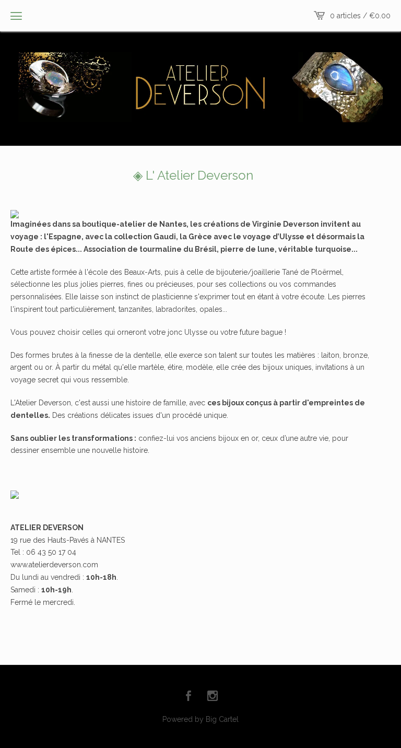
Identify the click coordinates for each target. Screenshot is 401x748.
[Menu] (16, 15)
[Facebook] (188, 697)
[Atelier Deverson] (200, 87)
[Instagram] (212, 697)
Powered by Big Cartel (200, 719)
